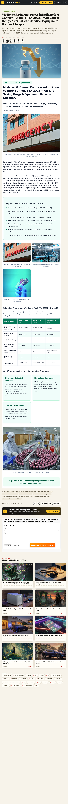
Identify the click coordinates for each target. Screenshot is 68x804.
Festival (49, 678)
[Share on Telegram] (14, 41)
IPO (24, 682)
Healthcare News (11, 7)
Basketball (16, 685)
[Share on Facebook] (10, 41)
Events (6, 678)
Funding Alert (28, 685)
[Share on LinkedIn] (18, 41)
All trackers (34, 2)
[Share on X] (7, 41)
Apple (29, 675)
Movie (32, 678)
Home (3, 7)
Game (46, 682)
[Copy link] (22, 41)
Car (36, 675)
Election (58, 678)
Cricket (14, 678)
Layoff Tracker (19, 675)
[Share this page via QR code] (65, 2)
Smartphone (57, 675)
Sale (42, 675)
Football (24, 678)
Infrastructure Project (11, 682)
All (37, 685)
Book (53, 682)
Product (31, 682)
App (39, 682)
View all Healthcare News (57, 561)
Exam (60, 682)
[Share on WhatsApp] (3, 41)
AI (48, 675)
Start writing (52, 511)
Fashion (6, 685)
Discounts (7, 675)
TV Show (40, 678)
